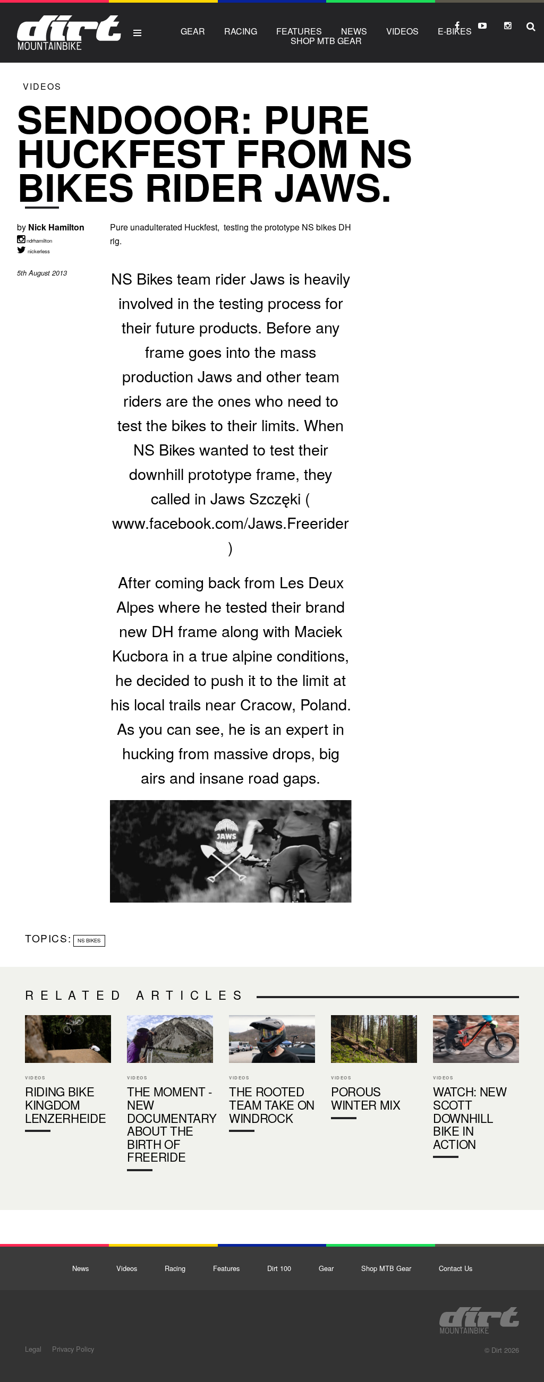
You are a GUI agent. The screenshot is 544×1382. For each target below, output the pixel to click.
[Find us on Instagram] (507, 25)
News (354, 31)
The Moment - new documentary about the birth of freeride (170, 1095)
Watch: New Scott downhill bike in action (476, 1089)
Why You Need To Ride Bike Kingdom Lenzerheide (68, 1076)
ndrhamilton (38, 240)
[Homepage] (479, 1317)
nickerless (38, 251)
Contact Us (455, 1268)
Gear (193, 31)
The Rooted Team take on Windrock (272, 1076)
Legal (33, 1349)
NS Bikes (89, 940)
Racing (240, 31)
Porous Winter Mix (374, 1069)
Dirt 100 (279, 1268)
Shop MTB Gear (326, 41)
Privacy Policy (73, 1349)
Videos (402, 31)
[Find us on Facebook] (456, 25)
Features (299, 31)
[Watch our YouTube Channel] (482, 25)
